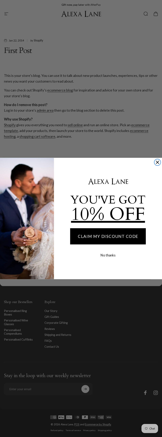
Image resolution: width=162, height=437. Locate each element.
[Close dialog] (157, 162)
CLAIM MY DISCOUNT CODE (108, 236)
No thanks (108, 255)
